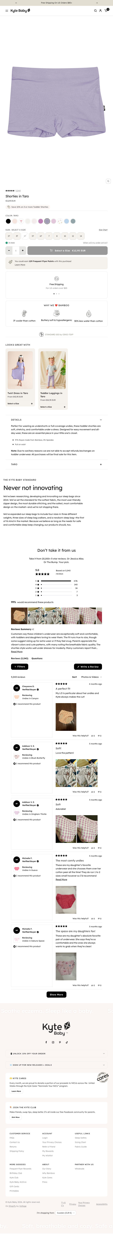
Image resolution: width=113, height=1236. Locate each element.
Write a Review (91, 667)
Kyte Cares (47, 1177)
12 (73, 236)
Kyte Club (14, 1177)
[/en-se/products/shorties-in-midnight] (8, 221)
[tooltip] (33, 629)
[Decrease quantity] (9, 250)
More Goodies (18, 1164)
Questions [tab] (37, 659)
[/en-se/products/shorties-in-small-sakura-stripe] (34, 221)
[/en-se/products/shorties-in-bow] (21, 221)
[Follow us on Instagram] (53, 1042)
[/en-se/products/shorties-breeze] (66, 221)
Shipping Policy (17, 1151)
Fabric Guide (81, 1146)
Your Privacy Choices (52, 1142)
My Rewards (48, 1151)
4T (25, 236)
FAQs (12, 1138)
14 (81, 236)
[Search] (95, 10)
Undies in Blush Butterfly (33, 758)
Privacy (72, 1204)
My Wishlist (47, 1155)
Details (16, 419)
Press (44, 1182)
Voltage (22, 1206)
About (45, 1164)
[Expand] (103, 1053)
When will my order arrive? (95, 243)
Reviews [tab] (19, 659)
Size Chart (103, 230)
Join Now (16, 1117)
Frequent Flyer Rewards (20, 1168)
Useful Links (82, 1133)
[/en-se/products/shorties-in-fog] (73, 221)
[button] (13, 190)
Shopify (12, 1206)
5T (33, 236)
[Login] (100, 10)
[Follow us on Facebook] (46, 1042)
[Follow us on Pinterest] (60, 1042)
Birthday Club (16, 1173)
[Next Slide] (100, 616)
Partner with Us (84, 1164)
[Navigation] (7, 11)
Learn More (20, 264)
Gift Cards (14, 1186)
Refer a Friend (48, 1146)
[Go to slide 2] (56, 293)
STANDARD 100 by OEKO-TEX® (59, 334)
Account (47, 1133)
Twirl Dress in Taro (18, 393)
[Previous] (16, 3)
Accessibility (101, 1204)
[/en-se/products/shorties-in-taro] (47, 221)
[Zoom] (108, 181)
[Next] (97, 3)
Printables (14, 1191)
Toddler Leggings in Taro (51, 395)
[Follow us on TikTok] (66, 1042)
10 (65, 236)
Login (45, 1138)
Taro (14, 464)
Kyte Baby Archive (18, 1182)
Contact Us (15, 1142)
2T (9, 236)
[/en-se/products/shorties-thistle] (53, 221)
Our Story (46, 1168)
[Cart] (105, 10)
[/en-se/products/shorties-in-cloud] (27, 221)
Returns (13, 1146)
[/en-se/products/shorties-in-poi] (40, 221)
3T (17, 236)
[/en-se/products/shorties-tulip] (60, 221)
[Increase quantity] (22, 250)
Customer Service (20, 1133)
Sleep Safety (81, 1138)
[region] (56, 616)
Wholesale (79, 1168)
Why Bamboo (48, 1173)
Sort (74, 677)
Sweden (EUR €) (64, 1213)
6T (41, 236)
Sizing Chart (80, 1142)
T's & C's (63, 1204)
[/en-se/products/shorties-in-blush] (15, 221)
